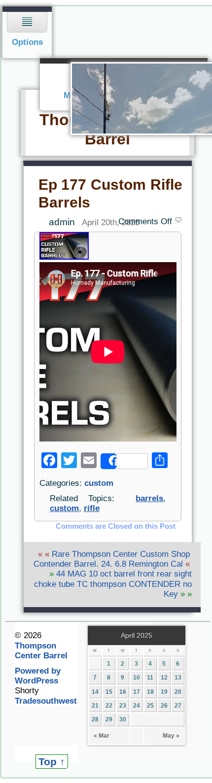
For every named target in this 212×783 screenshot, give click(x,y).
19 (164, 691)
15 (109, 691)
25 (150, 705)
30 (122, 719)
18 (150, 691)
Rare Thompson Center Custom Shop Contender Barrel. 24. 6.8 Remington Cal (112, 559)
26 (164, 705)
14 (95, 691)
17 (136, 691)
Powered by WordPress (38, 675)
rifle (92, 508)
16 (122, 691)
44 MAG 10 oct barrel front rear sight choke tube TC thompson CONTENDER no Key (113, 584)
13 (178, 677)
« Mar (101, 735)
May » (171, 735)
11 (150, 677)
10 (136, 677)
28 (95, 719)
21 (95, 705)
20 (178, 691)
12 (164, 677)
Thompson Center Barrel (41, 650)
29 (109, 719)
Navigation (27, 32)
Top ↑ (51, 761)
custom (98, 483)
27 (178, 705)
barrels (149, 498)
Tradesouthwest (46, 701)
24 (136, 705)
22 (109, 705)
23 (122, 705)
